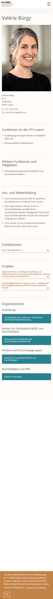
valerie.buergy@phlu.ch (15, 112)
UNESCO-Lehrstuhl (13, 376)
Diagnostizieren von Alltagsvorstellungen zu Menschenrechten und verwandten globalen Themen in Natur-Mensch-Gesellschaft (26, 274)
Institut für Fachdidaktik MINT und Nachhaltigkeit (20, 359)
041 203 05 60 (11, 109)
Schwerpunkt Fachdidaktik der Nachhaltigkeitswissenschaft (18, 340)
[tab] (26, 251)
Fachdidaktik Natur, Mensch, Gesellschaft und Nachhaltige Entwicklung (23, 318)
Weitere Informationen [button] (36, 588)
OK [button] (6, 594)
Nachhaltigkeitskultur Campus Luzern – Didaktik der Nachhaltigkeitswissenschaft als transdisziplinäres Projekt (25, 285)
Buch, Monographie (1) (12, 250)
